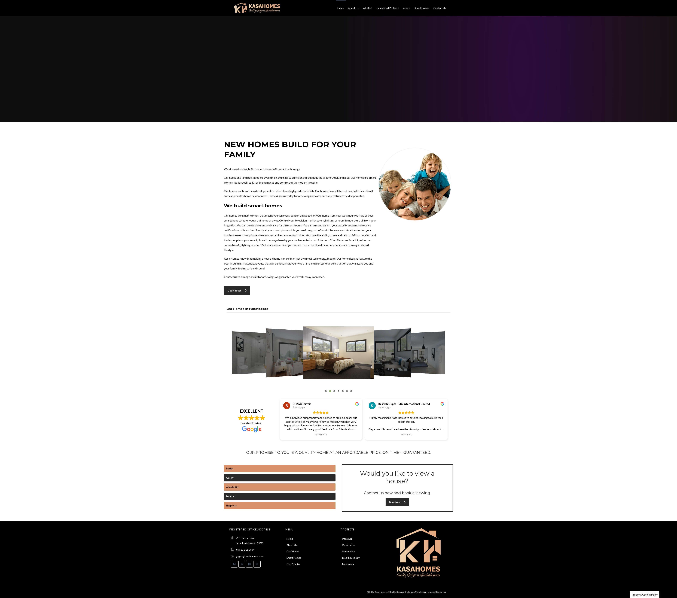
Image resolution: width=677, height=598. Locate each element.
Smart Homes (421, 8)
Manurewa (348, 564)
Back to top (440, 592)
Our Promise (293, 564)
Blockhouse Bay (351, 557)
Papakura (347, 538)
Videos (406, 8)
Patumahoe (348, 551)
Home (340, 8)
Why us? (367, 8)
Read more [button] (321, 434)
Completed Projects (387, 8)
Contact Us (439, 8)
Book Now (395, 502)
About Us (353, 8)
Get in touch (235, 290)
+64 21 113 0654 (245, 549)
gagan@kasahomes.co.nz (249, 556)
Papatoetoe (348, 545)
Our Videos (292, 551)
